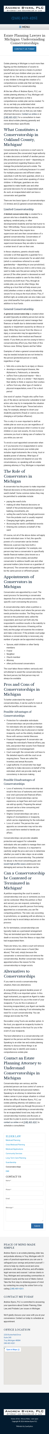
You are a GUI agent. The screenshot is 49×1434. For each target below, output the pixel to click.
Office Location (17, 1329)
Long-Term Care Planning (16, 1158)
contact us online (11, 1122)
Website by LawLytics (24, 1426)
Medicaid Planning (13, 1140)
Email (8, 1198)
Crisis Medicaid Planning (15, 1145)
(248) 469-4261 (25, 18)
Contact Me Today (19, 1296)
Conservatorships (13, 1167)
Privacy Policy (25, 1419)
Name (8, 1180)
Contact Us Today (24, 49)
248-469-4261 (9, 1343)
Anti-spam (34, 1419)
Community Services (14, 1153)
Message (9, 1207)
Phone (8, 1189)
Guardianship (11, 1162)
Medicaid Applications (14, 1149)
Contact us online (29, 114)
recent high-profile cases (15, 864)
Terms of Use (15, 1419)
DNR (7, 1171)
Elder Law (13, 1136)
